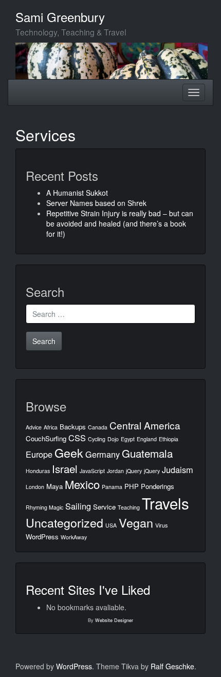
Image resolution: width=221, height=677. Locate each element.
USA (111, 525)
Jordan (115, 471)
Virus (161, 525)
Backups (73, 426)
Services (45, 135)
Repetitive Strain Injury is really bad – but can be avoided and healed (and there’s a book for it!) (119, 223)
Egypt (128, 439)
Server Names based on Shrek (96, 203)
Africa (51, 427)
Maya (54, 486)
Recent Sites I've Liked (88, 589)
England (147, 439)
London (35, 487)
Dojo (113, 439)
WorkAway (74, 537)
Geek (68, 452)
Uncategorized (64, 522)
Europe (39, 454)
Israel (65, 468)
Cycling (96, 439)
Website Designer (114, 620)
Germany (102, 454)
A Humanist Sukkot (77, 192)
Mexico (82, 484)
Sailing (78, 506)
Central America (144, 425)
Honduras (38, 471)
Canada (97, 427)
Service (104, 507)
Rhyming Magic (44, 507)
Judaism (177, 469)
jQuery (134, 471)
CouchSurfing (46, 438)
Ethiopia (168, 439)
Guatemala (147, 453)
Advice (34, 427)
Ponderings (157, 486)
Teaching (129, 507)
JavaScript (92, 471)
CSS (77, 437)
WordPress (42, 536)
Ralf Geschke (172, 666)
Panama (112, 487)
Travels (165, 503)
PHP (131, 486)
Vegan (136, 522)
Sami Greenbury (60, 17)
